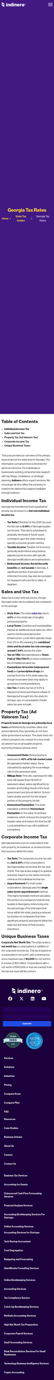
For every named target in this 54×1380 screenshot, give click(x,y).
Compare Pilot (12, 1102)
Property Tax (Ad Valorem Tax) (21, 437)
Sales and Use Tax (14, 433)
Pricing (8, 1084)
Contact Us (10, 1163)
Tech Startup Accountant (17, 1241)
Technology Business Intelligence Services (26, 1363)
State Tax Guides (21, 218)
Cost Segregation (13, 1250)
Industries (9, 1076)
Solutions (9, 1067)
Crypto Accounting (14, 1372)
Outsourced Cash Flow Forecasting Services (23, 1195)
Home (5, 218)
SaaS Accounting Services (18, 1342)
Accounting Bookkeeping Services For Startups (24, 1216)
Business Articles (13, 1137)
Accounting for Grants (16, 1184)
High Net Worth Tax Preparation (21, 1324)
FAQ (6, 1111)
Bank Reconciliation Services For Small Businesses (25, 1353)
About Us (9, 1145)
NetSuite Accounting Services (20, 1315)
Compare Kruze (12, 1093)
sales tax (37, 613)
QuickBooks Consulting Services (21, 1268)
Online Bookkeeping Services (19, 1280)
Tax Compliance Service (17, 1297)
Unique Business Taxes (17, 445)
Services (8, 1058)
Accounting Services (15, 1288)
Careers (8, 1154)
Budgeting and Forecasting (18, 1259)
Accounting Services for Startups (21, 1232)
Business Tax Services (15, 1175)
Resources (9, 1119)
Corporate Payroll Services (18, 1333)
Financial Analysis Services (18, 1205)
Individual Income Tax (16, 429)
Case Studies (11, 1128)
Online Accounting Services (18, 1226)
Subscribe (27, 1023)
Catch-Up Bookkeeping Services (21, 1306)
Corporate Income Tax (16, 441)
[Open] (50, 4)
